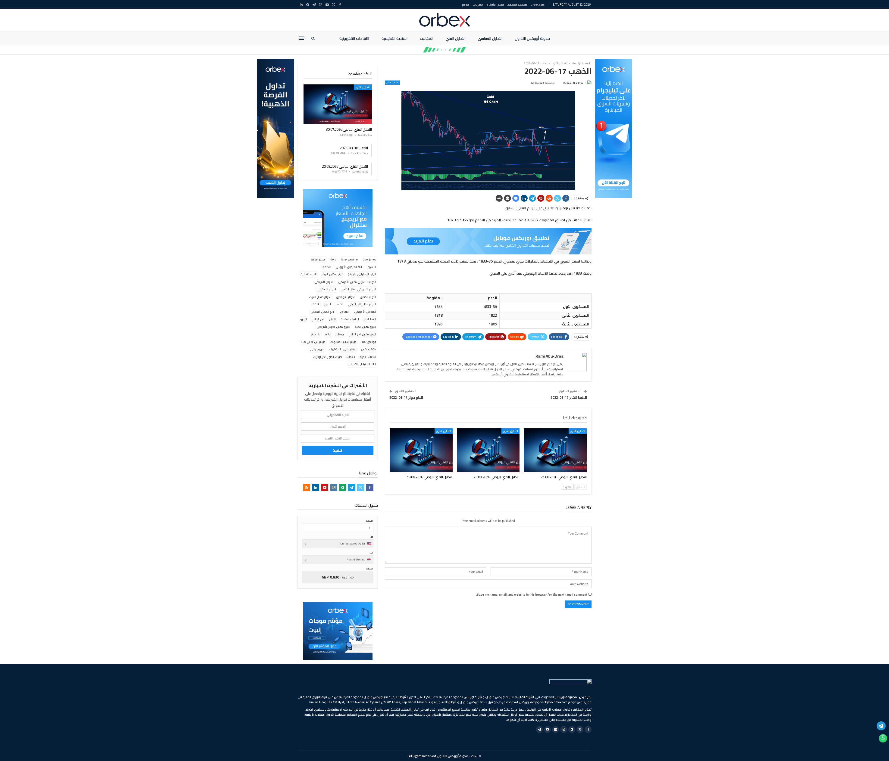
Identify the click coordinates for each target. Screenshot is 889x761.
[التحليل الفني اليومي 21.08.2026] (555, 450)
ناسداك (351, 356)
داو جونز (315, 334)
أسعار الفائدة (318, 259)
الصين (327, 304)
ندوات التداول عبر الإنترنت (327, 356)
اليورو (303, 319)
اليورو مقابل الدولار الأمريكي (333, 326)
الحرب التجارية (308, 274)
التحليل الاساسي (490, 38)
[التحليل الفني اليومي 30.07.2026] (338, 104)
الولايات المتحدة (350, 319)
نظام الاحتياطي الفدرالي (362, 364)
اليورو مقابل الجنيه (365, 326)
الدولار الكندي (368, 297)
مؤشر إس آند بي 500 (313, 341)
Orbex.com (537, 4)
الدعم (465, 4)
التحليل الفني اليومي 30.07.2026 (349, 129)
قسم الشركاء (495, 4)
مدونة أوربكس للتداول (532, 38)
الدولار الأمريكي (323, 282)
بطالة (328, 334)
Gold (333, 259)
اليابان (332, 319)
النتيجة (369, 569)
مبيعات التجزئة (368, 356)
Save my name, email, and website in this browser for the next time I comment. (531, 594)
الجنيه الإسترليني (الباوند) (362, 274)
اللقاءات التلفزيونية (354, 38)
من (371, 537)
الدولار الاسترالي (327, 289)
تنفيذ (337, 450)
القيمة (369, 521)
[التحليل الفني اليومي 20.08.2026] (488, 450)
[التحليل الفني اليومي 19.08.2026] (421, 450)
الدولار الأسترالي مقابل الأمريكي (357, 282)
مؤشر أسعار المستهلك (343, 341)
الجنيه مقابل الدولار (332, 274)
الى (371, 553)
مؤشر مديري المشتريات (342, 349)
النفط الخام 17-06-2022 (569, 397)
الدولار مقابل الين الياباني (362, 304)
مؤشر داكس (368, 349)
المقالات (426, 38)
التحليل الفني (456, 38)
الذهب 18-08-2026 (354, 148)
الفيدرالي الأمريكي (365, 311)
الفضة (316, 304)
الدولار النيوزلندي (345, 297)
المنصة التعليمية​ (395, 38)
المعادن (344, 311)
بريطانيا (340, 334)
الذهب (339, 304)
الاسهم (371, 266)
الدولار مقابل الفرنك (320, 297)
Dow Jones (369, 259)
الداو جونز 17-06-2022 (406, 397)
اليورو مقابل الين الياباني (362, 334)
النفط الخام (370, 319)
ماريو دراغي (317, 349)
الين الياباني (318, 319)
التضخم (327, 266)
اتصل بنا (478, 4)
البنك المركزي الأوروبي (349, 266)
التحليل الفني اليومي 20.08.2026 (345, 166)
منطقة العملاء (517, 4)
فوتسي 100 (368, 341)
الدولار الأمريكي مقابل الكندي (358, 289)
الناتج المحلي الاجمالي (323, 311)
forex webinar (349, 259)
